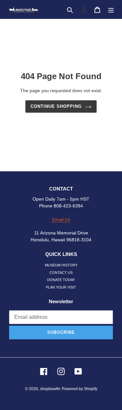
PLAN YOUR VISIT (61, 287)
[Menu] (111, 10)
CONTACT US (61, 273)
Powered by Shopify (79, 389)
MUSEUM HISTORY (61, 265)
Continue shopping (56, 106)
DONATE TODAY (61, 280)
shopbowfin (50, 389)
